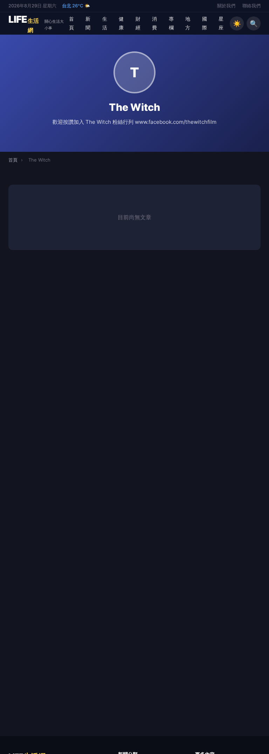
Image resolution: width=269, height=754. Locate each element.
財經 (138, 23)
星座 (221, 23)
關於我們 (226, 5)
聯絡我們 (251, 5)
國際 (204, 23)
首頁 (71, 23)
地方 (187, 23)
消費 (154, 23)
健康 (121, 23)
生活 (104, 23)
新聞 (87, 23)
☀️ (237, 23)
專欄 (171, 23)
